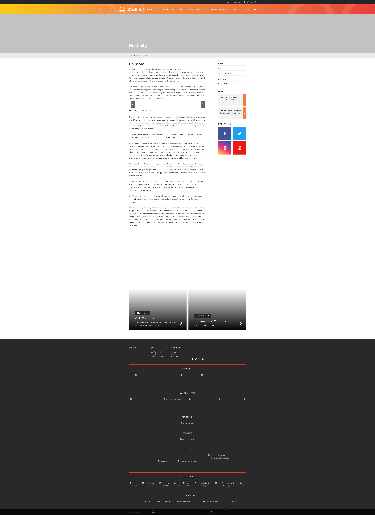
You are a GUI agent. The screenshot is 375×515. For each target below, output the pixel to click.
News (172, 354)
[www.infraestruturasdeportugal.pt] (226, 486)
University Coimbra (157, 356)
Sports (132, 348)
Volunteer (174, 356)
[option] (168, 104)
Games (173, 352)
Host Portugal (155, 352)
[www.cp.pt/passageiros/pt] (204, 486)
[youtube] (255, 2)
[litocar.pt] (177, 485)
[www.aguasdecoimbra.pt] (150, 486)
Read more (201, 512)
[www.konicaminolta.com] (165, 486)
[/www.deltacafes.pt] (135, 486)
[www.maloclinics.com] (188, 486)
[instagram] (251, 2)
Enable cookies (217, 512)
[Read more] (158, 309)
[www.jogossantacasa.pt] (187, 439)
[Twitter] (248, 2)
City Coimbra (154, 354)
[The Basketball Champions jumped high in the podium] (232, 113)
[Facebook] (244, 2)
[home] (135, 9)
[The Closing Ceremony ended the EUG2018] (232, 100)
